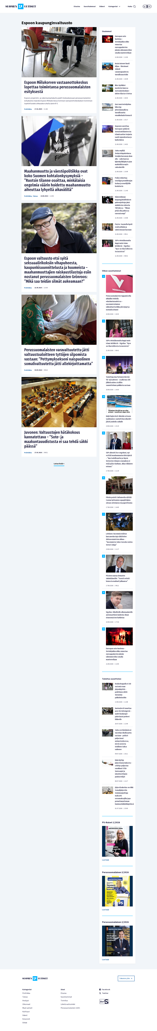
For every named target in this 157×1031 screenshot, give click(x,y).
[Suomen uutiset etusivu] (18, 6)
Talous (35, 196)
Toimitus (64, 1000)
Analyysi (25, 1000)
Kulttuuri (26, 1011)
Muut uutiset (27, 1008)
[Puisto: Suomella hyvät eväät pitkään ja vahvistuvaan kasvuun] (107, 229)
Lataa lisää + (59, 463)
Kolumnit (26, 1019)
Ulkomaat (26, 1004)
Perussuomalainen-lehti (70, 1008)
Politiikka (28, 109)
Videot (102, 6)
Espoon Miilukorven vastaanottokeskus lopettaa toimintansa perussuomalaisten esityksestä (57, 87)
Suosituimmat (90, 6)
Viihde (24, 1022)
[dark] (144, 6)
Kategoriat (113, 6)
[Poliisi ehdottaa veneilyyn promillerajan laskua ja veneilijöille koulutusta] (107, 184)
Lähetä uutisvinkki (68, 1004)
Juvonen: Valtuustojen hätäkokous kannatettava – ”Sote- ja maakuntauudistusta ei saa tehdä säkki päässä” (56, 439)
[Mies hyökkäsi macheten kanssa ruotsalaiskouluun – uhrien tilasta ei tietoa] (107, 91)
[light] (149, 6)
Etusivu (77, 6)
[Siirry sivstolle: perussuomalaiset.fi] (117, 1001)
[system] (147, 6)
